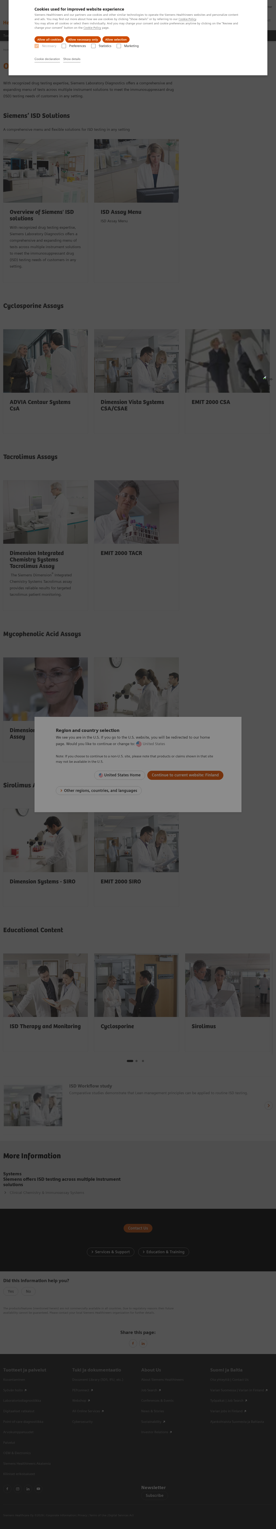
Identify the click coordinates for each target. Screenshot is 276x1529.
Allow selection (116, 39)
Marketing (131, 46)
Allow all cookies (49, 39)
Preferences (77, 46)
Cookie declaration (47, 59)
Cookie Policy (187, 19)
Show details (71, 59)
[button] (268, 381)
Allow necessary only (83, 39)
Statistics (105, 46)
